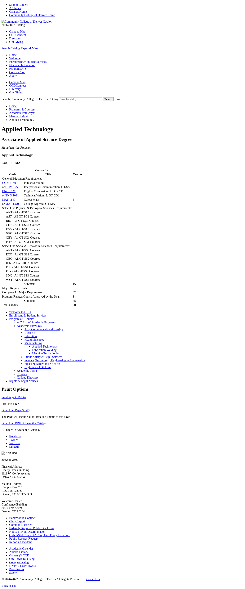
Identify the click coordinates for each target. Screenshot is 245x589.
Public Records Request (23, 538)
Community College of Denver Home (32, 15)
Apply (13, 75)
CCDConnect (17, 35)
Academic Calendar (21, 548)
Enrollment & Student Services (28, 61)
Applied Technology (44, 346)
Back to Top (9, 585)
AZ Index (15, 8)
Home (13, 54)
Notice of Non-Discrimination (27, 531)
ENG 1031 (12, 195)
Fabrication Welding (44, 350)
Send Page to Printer (14, 397)
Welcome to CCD (20, 312)
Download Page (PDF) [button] (15, 410)
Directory (15, 38)
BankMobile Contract (22, 517)
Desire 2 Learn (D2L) (22, 565)
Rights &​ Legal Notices (23, 381)
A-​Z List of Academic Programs (36, 322)
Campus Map (17, 31)
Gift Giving (16, 41)
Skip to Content (18, 4)
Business (29, 332)
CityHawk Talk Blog (22, 558)
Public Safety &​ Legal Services (43, 356)
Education (30, 336)
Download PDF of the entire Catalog (24, 423)
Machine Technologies (46, 353)
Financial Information (22, 65)
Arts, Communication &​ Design (43, 329)
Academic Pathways (21, 113)
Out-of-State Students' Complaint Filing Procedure (39, 535)
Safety (13, 572)
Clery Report (17, 521)
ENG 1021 (9, 191)
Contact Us (93, 579)
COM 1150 (9, 182)
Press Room (16, 569)
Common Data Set (20, 524)
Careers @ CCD (19, 555)
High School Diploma (37, 367)
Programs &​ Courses (21, 319)
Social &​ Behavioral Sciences (42, 363)
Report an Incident (20, 542)
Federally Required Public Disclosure (31, 528)
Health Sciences (34, 339)
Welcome (14, 58)
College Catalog (19, 562)
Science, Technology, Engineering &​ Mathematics (54, 360)
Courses (22, 374)
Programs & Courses (21, 109)
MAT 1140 (8, 199)
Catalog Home (18, 11)
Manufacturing (18, 116)
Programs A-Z (17, 68)
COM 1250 (12, 187)
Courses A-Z (17, 72)
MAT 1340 (12, 203)
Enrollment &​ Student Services (28, 315)
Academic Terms (27, 370)
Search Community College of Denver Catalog (30, 99)
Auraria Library (18, 552)
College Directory (27, 377)
